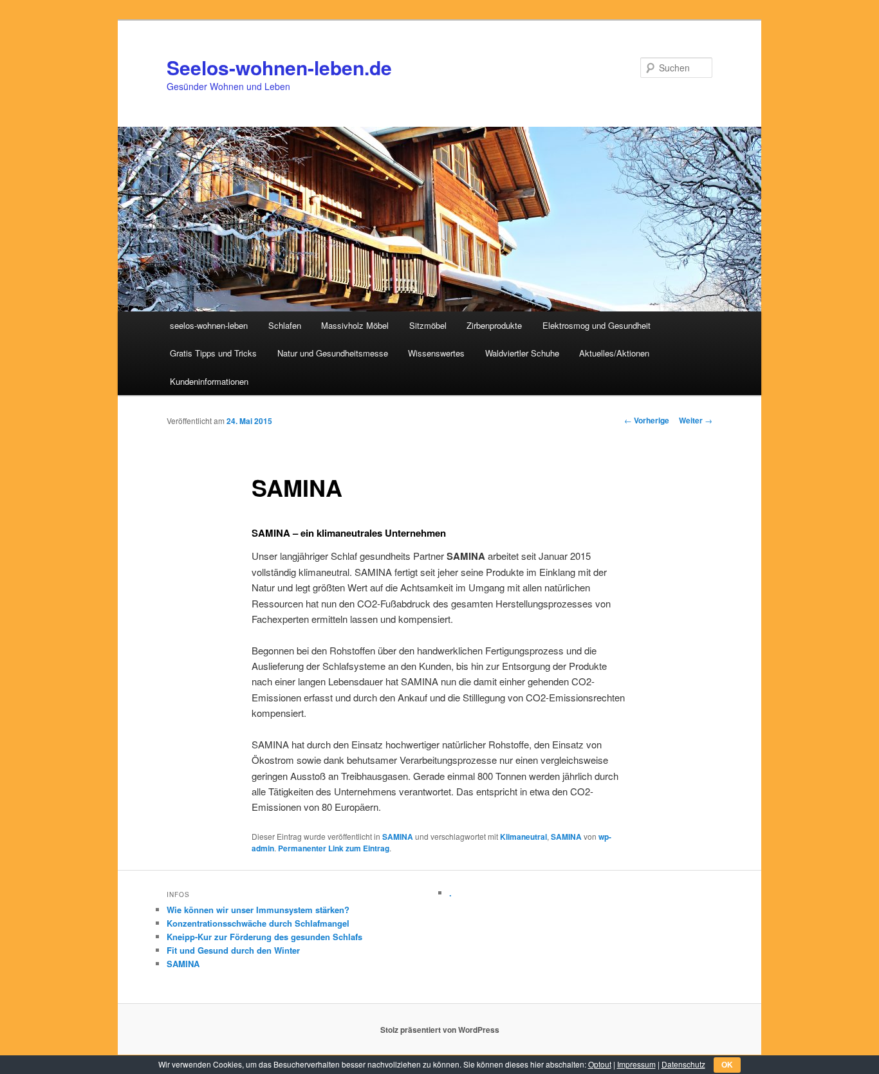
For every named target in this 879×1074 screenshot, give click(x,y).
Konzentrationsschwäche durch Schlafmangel (258, 923)
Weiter (695, 420)
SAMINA (397, 836)
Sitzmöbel (428, 325)
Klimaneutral (523, 836)
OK (727, 1064)
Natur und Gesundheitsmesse (332, 353)
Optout (599, 1064)
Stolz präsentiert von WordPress (439, 1029)
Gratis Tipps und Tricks (213, 353)
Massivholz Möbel (355, 325)
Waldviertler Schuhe (522, 353)
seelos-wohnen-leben (209, 325)
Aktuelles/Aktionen (614, 353)
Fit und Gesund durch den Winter (233, 950)
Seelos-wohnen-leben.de (279, 67)
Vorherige (646, 420)
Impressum (636, 1064)
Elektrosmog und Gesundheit (596, 325)
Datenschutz (683, 1064)
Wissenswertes (436, 353)
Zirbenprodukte (494, 325)
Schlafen (284, 325)
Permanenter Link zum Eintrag (333, 848)
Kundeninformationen (209, 381)
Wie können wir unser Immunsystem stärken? (258, 909)
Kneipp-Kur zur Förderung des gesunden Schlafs (264, 936)
